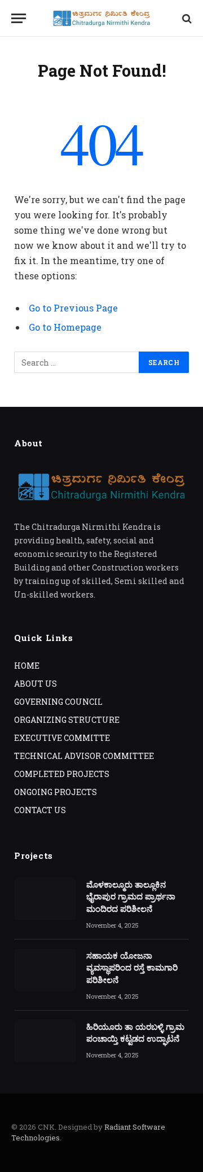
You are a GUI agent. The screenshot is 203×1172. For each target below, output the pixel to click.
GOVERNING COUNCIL (58, 701)
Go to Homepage (65, 327)
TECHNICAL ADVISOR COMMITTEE (84, 755)
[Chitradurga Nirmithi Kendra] (101, 18)
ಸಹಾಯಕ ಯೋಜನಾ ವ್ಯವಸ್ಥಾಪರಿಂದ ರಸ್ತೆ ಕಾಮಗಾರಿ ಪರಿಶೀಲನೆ (132, 967)
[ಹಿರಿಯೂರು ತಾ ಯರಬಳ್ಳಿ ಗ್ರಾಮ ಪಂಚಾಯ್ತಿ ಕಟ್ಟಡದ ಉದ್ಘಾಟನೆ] (45, 1041)
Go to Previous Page (73, 308)
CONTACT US (40, 810)
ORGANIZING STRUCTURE (67, 719)
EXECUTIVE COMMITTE (62, 737)
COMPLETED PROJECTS (61, 774)
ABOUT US (35, 683)
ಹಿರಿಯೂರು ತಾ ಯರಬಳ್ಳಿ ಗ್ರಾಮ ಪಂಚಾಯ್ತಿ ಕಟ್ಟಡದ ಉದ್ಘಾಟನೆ (135, 1032)
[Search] (186, 18)
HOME (26, 665)
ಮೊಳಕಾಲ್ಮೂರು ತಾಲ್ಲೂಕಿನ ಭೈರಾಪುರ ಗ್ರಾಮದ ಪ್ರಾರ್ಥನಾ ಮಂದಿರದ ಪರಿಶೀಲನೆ (130, 896)
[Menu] (18, 18)
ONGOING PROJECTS (55, 792)
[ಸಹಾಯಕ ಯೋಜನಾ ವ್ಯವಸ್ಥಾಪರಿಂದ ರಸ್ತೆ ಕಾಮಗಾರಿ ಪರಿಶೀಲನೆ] (45, 970)
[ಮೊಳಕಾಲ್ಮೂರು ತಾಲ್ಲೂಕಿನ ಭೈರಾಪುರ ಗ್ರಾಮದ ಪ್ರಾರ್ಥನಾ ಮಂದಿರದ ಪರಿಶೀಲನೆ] (45, 898)
